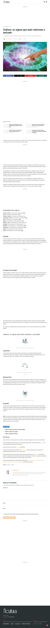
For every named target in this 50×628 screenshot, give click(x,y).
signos (42, 442)
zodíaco (18, 447)
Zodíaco (7, 26)
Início (4, 26)
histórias (41, 460)
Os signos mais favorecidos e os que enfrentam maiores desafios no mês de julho (15, 125)
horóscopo (24, 450)
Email (4, 508)
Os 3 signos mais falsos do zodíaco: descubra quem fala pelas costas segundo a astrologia (39, 131)
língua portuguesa (32, 460)
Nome (4, 503)
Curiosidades (20, 462)
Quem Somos (17, 623)
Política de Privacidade (26, 623)
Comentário (5, 487)
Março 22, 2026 (12, 132)
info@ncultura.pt (11, 616)
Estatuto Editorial (6, 623)
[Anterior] (24, 137)
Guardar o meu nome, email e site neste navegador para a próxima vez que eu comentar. (21, 514)
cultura (37, 460)
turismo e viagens (13, 462)
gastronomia (6, 462)
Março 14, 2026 (35, 133)
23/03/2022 (15, 38)
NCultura (36, 454)
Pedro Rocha (9, 38)
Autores (12, 623)
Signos (10, 26)
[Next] (26, 137)
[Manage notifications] (47, 625)
